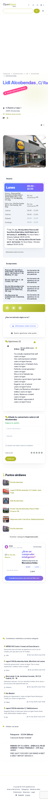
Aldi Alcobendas (16, 501)
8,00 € (28, 567)
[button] (42, 5)
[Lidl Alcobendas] (24, 151)
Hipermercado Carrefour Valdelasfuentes (27, 519)
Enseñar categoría (24, 537)
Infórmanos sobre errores (14, 252)
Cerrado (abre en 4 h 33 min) (16, 90)
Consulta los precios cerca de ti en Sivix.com (24, 578)
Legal (33, 792)
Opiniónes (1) (14, 341)
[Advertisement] (24, 41)
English (27, 795)
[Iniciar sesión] (33, 5)
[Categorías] (37, 5)
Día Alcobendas (16, 482)
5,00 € (37, 567)
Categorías (25, 789)
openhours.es (30, 787)
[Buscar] (43, 11)
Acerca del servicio (13, 789)
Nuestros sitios (35, 789)
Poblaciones (17, 792)
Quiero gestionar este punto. (25, 333)
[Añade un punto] (29, 5)
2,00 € (32, 571)
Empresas (26, 792)
